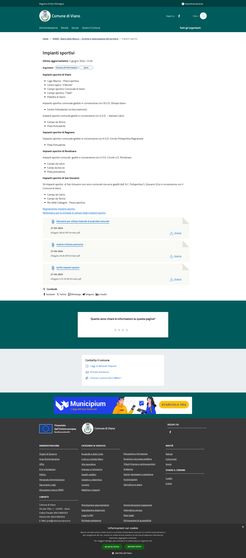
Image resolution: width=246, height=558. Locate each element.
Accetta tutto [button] (112, 547)
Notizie (169, 454)
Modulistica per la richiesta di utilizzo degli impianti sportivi (74, 213)
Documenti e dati (47, 484)
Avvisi (169, 464)
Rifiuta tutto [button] (134, 546)
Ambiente (128, 469)
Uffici (41, 464)
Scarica (177, 233)
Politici (42, 474)
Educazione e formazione (136, 453)
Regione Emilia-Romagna (51, 3)
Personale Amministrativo (51, 479)
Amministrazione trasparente (138, 505)
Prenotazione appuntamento (95, 505)
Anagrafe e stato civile (92, 454)
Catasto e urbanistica (91, 479)
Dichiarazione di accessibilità (137, 520)
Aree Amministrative (49, 459)
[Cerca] (203, 15)
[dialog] (123, 541)
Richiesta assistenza (91, 520)
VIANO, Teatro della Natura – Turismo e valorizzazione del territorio (85, 38)
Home (45, 38)
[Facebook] (178, 16)
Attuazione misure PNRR (51, 490)
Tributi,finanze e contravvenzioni (139, 464)
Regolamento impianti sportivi (59, 209)
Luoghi (169, 478)
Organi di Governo (48, 454)
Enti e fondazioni (47, 469)
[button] (123, 553)
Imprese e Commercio (91, 469)
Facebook (50, 294)
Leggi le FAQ (87, 515)
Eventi (169, 483)
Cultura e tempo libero (92, 459)
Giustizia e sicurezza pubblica (138, 459)
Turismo (85, 484)
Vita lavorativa (88, 464)
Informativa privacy (133, 510)
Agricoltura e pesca (133, 484)
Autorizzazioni (130, 479)
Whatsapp (76, 294)
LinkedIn (103, 294)
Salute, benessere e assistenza (138, 474)
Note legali (129, 515)
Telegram (89, 294)
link (150, 541)
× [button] (243, 527)
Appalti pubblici (88, 474)
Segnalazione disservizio (93, 510)
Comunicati (171, 459)
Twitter (63, 294)
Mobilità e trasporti (90, 490)
